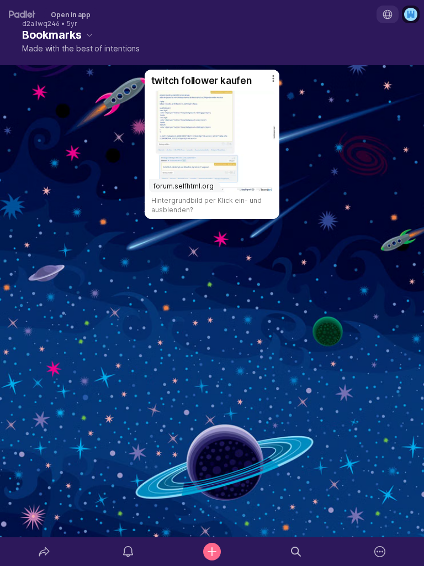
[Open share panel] (44, 552)
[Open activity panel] (128, 552)
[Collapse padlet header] (89, 35)
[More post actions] (266, 83)
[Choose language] (388, 14)
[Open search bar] (296, 551)
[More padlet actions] (380, 552)
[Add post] (212, 552)
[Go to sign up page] (411, 14)
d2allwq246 (41, 24)
